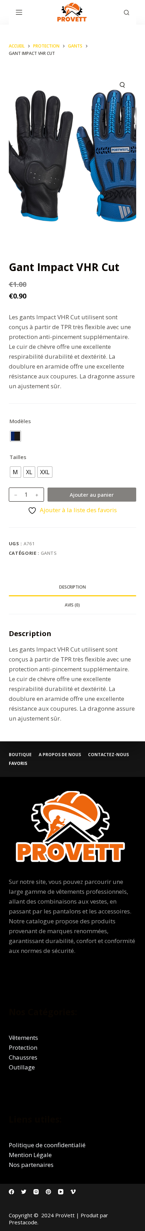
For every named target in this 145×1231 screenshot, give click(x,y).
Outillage (22, 1067)
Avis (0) (72, 605)
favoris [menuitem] (18, 763)
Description (72, 587)
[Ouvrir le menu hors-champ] (19, 12)
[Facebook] (11, 1191)
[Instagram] (36, 1191)
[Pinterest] (48, 1191)
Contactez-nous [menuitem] (108, 755)
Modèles (20, 421)
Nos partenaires (31, 1165)
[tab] (73, 587)
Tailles (18, 456)
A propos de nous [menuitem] (60, 755)
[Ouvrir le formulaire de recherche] (126, 12)
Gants (49, 553)
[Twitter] (23, 1191)
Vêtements (23, 1038)
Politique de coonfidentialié (47, 1145)
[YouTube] (60, 1191)
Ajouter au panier (92, 494)
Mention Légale (30, 1155)
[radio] (15, 436)
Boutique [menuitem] (20, 755)
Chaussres (23, 1057)
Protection (23, 1047)
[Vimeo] (73, 1191)
